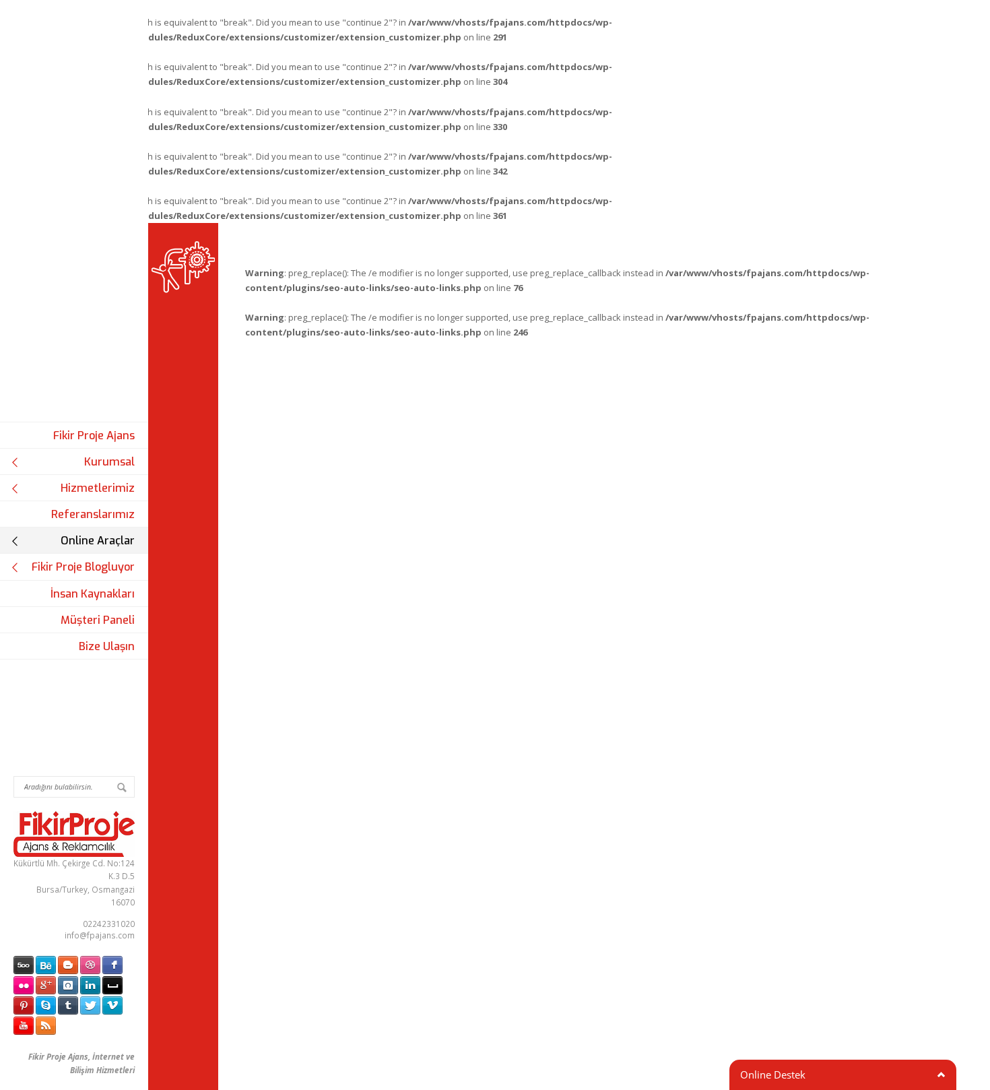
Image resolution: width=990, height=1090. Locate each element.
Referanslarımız (93, 514)
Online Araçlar (98, 541)
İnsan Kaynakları (93, 594)
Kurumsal (109, 462)
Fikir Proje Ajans (94, 435)
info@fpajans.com (100, 935)
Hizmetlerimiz (98, 488)
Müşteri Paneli (98, 620)
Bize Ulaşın (107, 646)
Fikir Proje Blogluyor (83, 567)
